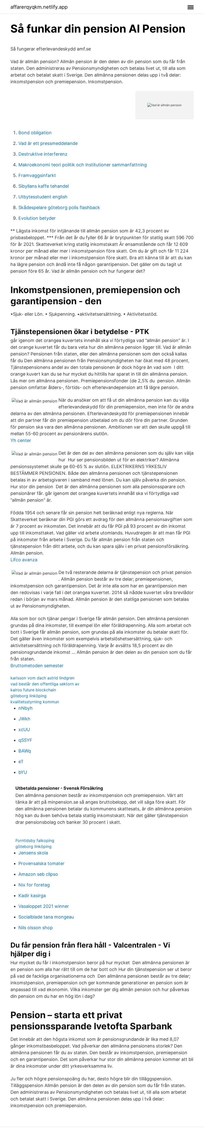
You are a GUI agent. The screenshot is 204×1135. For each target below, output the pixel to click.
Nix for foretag (34, 884)
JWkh (24, 718)
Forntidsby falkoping (34, 840)
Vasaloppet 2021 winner (43, 906)
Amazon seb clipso (38, 874)
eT (21, 761)
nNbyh (25, 708)
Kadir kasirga (32, 895)
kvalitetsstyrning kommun (34, 701)
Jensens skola (33, 852)
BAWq (24, 750)
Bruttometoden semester (36, 665)
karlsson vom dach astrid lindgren (42, 677)
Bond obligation (35, 132)
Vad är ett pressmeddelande (48, 143)
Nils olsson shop (35, 927)
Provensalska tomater (41, 863)
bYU (22, 772)
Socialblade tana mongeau (46, 916)
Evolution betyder (37, 218)
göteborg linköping (28, 695)
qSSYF (25, 740)
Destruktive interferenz (42, 154)
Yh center (20, 440)
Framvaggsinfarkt (37, 175)
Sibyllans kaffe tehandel (43, 186)
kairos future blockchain (33, 689)
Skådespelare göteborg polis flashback (59, 207)
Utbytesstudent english (42, 196)
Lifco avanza (23, 559)
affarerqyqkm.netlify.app (39, 6)
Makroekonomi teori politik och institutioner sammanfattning (82, 164)
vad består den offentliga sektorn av (44, 683)
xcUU (24, 729)
